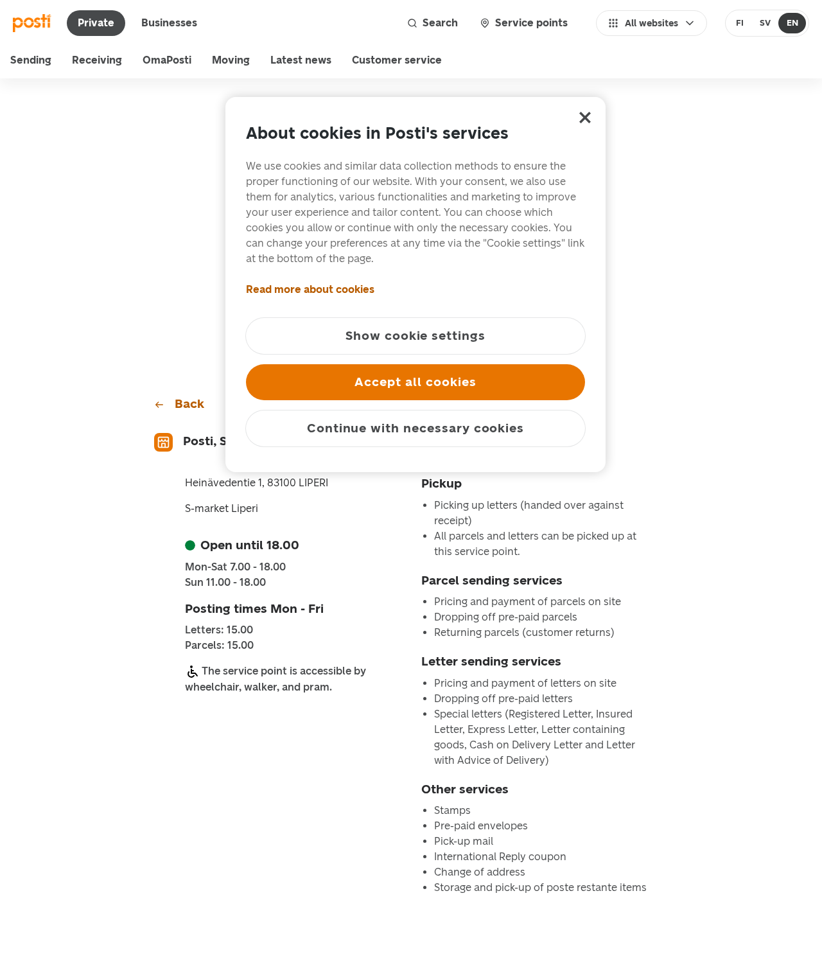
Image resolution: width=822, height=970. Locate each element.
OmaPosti (167, 60)
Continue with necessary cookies (415, 428)
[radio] (740, 23)
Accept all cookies (415, 382)
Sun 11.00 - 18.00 (225, 583)
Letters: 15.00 (219, 630)
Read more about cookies (310, 289)
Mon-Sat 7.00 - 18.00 (235, 567)
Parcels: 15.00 (219, 645)
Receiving (97, 60)
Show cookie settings (415, 335)
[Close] (585, 117)
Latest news (300, 60)
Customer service (397, 60)
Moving (231, 60)
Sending (30, 60)
